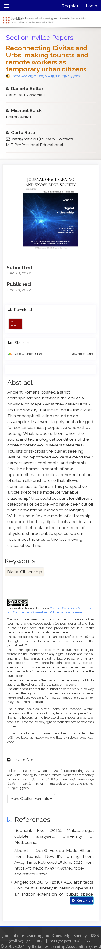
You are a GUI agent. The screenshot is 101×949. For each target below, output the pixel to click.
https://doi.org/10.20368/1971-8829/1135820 (46, 76)
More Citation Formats (30, 798)
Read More (84, 900)
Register (70, 5)
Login (91, 5)
